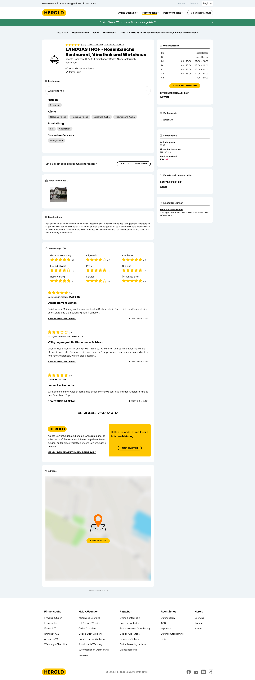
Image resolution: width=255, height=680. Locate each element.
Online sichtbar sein (130, 617)
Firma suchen (51, 623)
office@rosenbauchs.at (174, 93)
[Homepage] (54, 12)
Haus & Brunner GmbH (171, 209)
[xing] (211, 672)
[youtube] (196, 672)
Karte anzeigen (98, 540)
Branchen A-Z (51, 633)
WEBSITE (165, 97)
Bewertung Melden (138, 318)
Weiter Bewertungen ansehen (98, 412)
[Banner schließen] (212, 22)
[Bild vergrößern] (64, 189)
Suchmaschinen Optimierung (94, 649)
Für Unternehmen (200, 13)
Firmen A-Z (50, 628)
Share (163, 186)
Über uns (193, 3)
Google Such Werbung (91, 633)
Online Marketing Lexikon (133, 644)
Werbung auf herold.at (55, 644)
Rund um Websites (129, 623)
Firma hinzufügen (53, 617)
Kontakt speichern (171, 182)
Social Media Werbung (90, 644)
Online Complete (87, 628)
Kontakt (198, 628)
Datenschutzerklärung (172, 633)
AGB (163, 623)
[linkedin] (203, 672)
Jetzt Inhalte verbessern (134, 164)
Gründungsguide (128, 649)
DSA (163, 639)
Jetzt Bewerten (130, 448)
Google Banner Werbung (92, 639)
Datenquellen (168, 617)
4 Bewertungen (95, 45)
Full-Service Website (89, 623)
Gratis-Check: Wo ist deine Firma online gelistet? (128, 22)
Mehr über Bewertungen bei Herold (72, 452)
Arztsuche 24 (51, 639)
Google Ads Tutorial (130, 633)
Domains (83, 654)
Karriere (181, 3)
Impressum (166, 628)
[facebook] (189, 672)
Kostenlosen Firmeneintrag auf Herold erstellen (69, 3)
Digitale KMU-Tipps (129, 639)
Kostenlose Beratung (89, 617)
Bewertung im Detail (62, 318)
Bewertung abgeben (114, 45)
